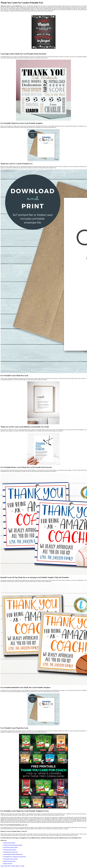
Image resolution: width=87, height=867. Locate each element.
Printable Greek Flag (7, 863)
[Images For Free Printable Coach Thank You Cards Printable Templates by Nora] (43, 771)
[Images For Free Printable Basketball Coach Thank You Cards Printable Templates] (43, 634)
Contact (2, 865)
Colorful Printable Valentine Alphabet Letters (13, 854)
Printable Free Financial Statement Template (12, 845)
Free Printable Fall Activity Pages (10, 852)
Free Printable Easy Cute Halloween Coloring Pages (14, 856)
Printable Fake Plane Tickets (9, 861)
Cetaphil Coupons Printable (9, 842)
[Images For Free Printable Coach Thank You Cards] (43, 271)
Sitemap (13, 865)
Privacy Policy (8, 865)
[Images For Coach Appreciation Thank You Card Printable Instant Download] (43, 32)
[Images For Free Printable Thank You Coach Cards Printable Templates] (43, 90)
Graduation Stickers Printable (9, 849)
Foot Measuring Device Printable (10, 858)
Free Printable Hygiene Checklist (10, 847)
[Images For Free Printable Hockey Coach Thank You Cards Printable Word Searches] (43, 449)
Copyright (22, 865)
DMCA (17, 865)
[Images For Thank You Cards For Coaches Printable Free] (43, 145)
